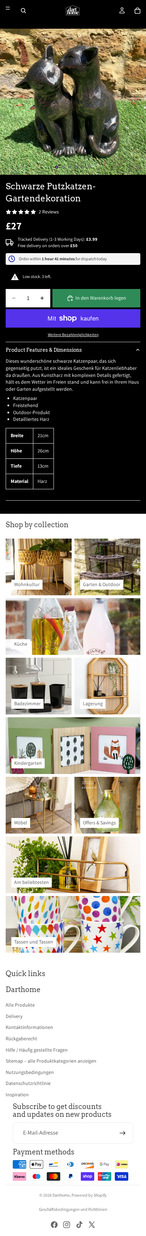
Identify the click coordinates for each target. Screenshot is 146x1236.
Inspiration (17, 1094)
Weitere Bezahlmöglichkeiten (73, 334)
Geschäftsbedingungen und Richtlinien (73, 1209)
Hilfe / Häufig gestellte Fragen (37, 1050)
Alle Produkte (20, 1005)
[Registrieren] (122, 1133)
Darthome (61, 1195)
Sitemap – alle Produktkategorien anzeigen (51, 1061)
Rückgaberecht (21, 1038)
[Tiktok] (79, 1224)
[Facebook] (54, 1224)
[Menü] (8, 8)
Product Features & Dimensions (44, 350)
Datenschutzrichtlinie (28, 1083)
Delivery (14, 1016)
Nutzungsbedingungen (30, 1072)
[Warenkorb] (137, 10)
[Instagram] (66, 1224)
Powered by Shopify (89, 1195)
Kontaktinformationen (29, 1027)
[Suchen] (23, 10)
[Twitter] (92, 1224)
